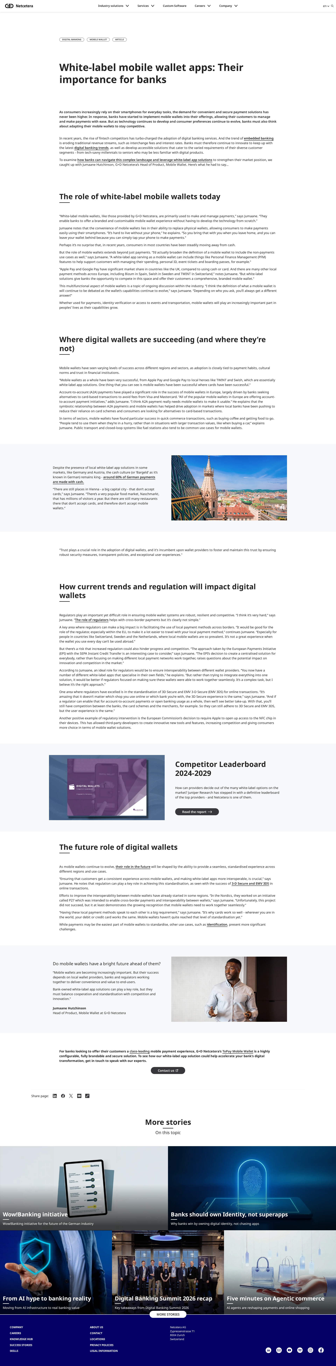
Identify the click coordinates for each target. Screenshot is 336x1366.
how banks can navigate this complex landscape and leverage (125, 160)
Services (143, 6)
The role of (83, 620)
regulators (100, 620)
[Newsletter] (279, 1350)
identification (217, 924)
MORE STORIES (168, 1314)
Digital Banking (71, 39)
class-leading (140, 1051)
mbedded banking (260, 138)
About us (96, 1327)
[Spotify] (300, 1350)
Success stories (21, 1345)
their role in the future (133, 866)
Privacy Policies (101, 1345)
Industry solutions (110, 6)
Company (225, 6)
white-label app (185, 160)
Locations (97, 1339)
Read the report (194, 812)
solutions (204, 160)
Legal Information (104, 1351)
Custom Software (174, 6)
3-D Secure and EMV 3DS (250, 883)
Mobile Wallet (98, 39)
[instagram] (310, 1350)
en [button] (325, 6)
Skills (14, 1351)
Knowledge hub (21, 1339)
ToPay (227, 1051)
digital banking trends (91, 148)
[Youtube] (289, 1350)
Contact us (166, 1070)
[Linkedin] (268, 1350)
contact (96, 1333)
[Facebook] (321, 1350)
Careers (200, 6)
